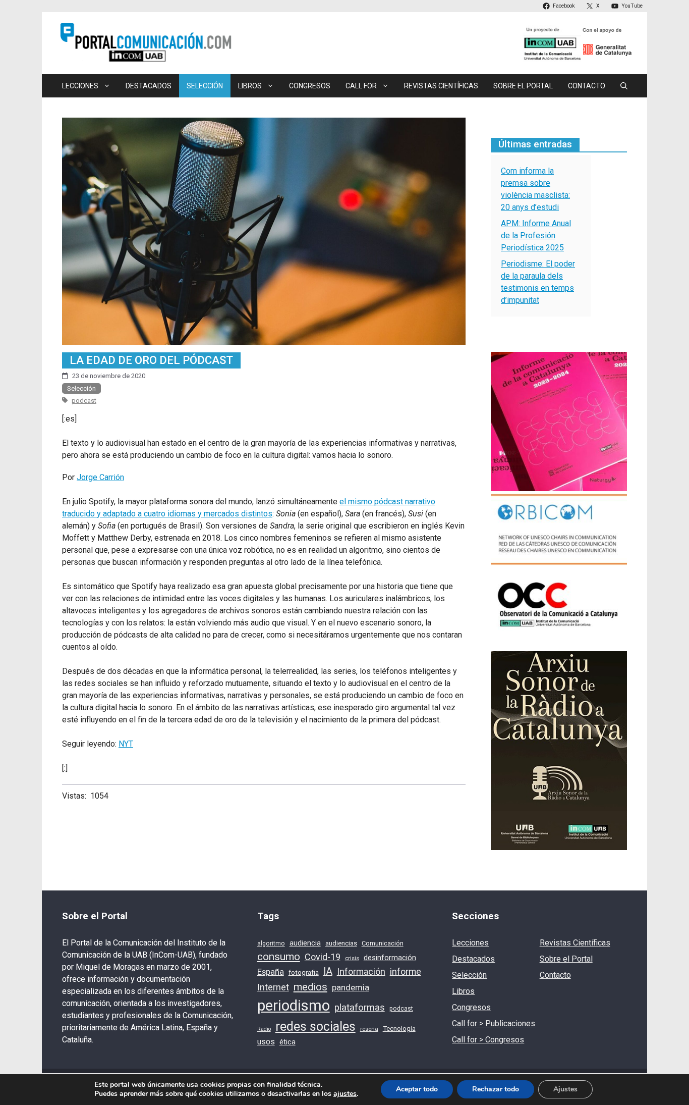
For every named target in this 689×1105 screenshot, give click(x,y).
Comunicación (383, 943)
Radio (264, 1029)
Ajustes (565, 1089)
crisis (352, 958)
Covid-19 (322, 957)
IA (327, 971)
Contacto (586, 86)
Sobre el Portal (523, 86)
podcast (84, 400)
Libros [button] (250, 86)
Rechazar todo (495, 1089)
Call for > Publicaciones (493, 1023)
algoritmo (271, 943)
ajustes (345, 1093)
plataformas (359, 1007)
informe (405, 972)
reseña (369, 1028)
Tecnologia (399, 1028)
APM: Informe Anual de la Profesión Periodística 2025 (536, 235)
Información (361, 971)
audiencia (305, 943)
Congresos (309, 86)
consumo (278, 957)
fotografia (304, 972)
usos (266, 1041)
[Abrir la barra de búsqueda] (624, 85)
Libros (463, 991)
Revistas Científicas (441, 86)
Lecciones (470, 943)
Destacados (148, 86)
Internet (273, 987)
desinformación (390, 957)
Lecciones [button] (80, 86)
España (270, 972)
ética (287, 1041)
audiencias (341, 943)
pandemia (350, 987)
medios (310, 987)
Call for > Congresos (488, 1039)
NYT (126, 744)
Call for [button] (361, 86)
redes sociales (315, 1026)
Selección (205, 86)
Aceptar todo (417, 1089)
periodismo (293, 1005)
